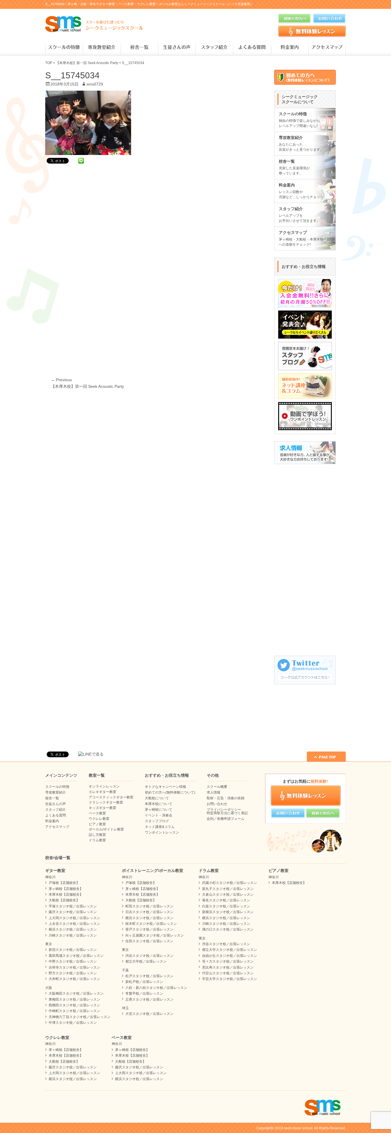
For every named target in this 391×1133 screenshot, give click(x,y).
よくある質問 (251, 47)
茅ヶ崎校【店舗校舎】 (66, 889)
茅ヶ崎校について (158, 810)
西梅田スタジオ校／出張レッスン (74, 1005)
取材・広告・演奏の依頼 (225, 798)
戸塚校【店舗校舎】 (64, 883)
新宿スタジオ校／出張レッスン (73, 950)
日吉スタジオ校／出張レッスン (149, 912)
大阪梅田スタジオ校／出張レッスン (76, 993)
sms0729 (94, 84)
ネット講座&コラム (160, 827)
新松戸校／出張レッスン (144, 982)
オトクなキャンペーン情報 (165, 787)
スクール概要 (217, 787)
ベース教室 (97, 813)
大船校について (157, 798)
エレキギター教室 (102, 792)
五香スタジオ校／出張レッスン (149, 999)
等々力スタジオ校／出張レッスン (228, 961)
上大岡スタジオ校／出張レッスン (74, 918)
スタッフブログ (157, 821)
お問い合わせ (217, 804)
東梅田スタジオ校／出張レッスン (74, 999)
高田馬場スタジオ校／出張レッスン (76, 956)
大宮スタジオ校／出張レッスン (149, 1014)
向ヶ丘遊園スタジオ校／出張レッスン (154, 935)
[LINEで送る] (81, 160)
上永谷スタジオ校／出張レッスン (74, 924)
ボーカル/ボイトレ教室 (106, 829)
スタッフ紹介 (214, 47)
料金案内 (289, 47)
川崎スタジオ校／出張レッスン (73, 935)
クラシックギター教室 (106, 802)
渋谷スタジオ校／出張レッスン (149, 956)
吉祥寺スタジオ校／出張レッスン (74, 967)
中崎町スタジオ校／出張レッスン (74, 1011)
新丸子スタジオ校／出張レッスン (228, 889)
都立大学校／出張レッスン (146, 961)
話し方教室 (97, 835)
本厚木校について (158, 804)
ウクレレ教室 (99, 819)
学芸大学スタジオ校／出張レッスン (229, 979)
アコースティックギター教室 (111, 797)
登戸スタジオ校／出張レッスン (149, 929)
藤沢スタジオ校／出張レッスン (73, 912)
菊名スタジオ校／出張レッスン (226, 900)
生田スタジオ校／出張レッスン (149, 941)
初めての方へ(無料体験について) (170, 792)
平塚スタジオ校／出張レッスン (73, 906)
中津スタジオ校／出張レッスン (73, 1023)
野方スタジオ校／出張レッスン (73, 973)
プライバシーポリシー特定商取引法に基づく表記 (227, 811)
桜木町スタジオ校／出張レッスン (151, 924)
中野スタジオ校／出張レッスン (73, 961)
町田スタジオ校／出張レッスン (149, 906)
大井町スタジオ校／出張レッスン (74, 979)
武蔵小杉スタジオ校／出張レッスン (229, 883)
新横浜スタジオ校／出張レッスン (228, 912)
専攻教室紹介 (101, 47)
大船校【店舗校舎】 (64, 900)
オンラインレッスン (104, 786)
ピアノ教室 (97, 824)
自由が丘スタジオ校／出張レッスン (229, 956)
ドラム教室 (97, 840)
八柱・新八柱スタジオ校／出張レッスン (156, 988)
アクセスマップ (327, 47)
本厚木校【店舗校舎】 (66, 895)
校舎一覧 (139, 47)
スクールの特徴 (64, 47)
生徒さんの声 (177, 47)
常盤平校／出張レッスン (144, 993)
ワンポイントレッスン (162, 832)
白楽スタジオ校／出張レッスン (226, 906)
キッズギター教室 (102, 808)
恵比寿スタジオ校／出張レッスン (228, 967)
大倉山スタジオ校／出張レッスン (228, 895)
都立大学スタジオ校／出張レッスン (229, 950)
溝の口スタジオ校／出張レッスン (228, 929)
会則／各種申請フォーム (225, 819)
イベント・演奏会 (158, 815)
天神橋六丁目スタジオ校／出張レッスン (79, 1017)
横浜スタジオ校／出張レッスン (73, 929)
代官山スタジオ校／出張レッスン (228, 973)
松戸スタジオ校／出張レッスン (149, 976)
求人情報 (213, 792)
